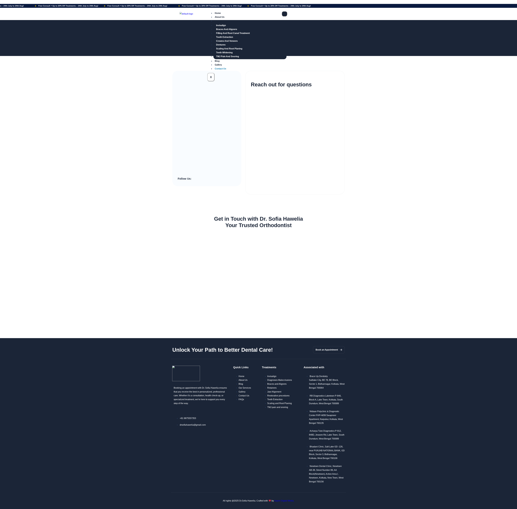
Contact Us (220, 69)
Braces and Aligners (226, 29)
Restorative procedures (278, 395)
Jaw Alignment (274, 392)
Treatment (220, 21)
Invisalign (221, 25)
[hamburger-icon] (284, 13)
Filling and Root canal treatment (233, 33)
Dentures (221, 45)
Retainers (272, 388)
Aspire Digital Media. (284, 501)
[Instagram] (198, 179)
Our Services (245, 388)
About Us (219, 17)
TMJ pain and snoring (227, 56)
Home (218, 13)
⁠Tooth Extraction (224, 37)
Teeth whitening (224, 52)
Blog (217, 61)
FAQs (241, 399)
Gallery (218, 65)
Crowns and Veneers (227, 41)
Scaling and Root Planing (229, 48)
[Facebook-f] (194, 179)
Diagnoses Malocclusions (279, 380)
